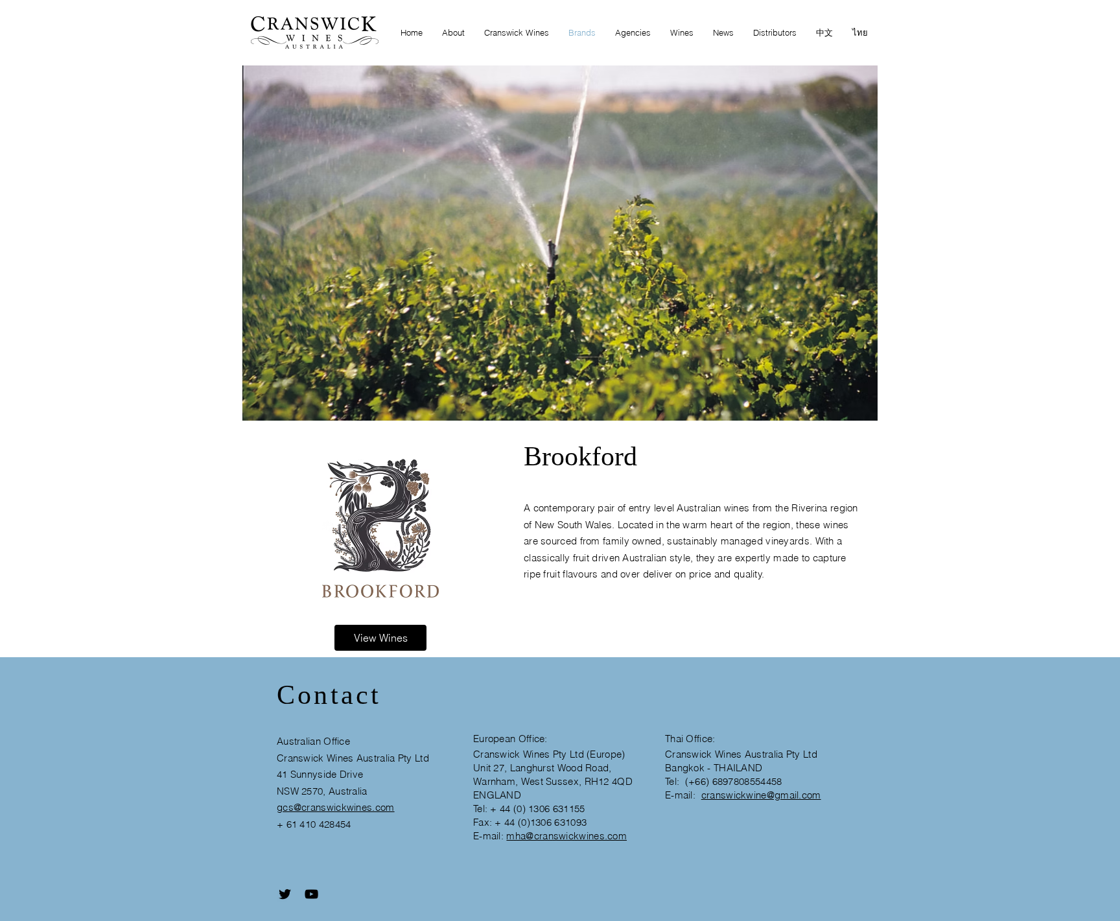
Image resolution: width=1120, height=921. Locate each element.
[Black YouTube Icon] (311, 894)
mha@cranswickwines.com (566, 836)
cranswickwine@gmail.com (761, 795)
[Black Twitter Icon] (285, 894)
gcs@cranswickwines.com (336, 807)
